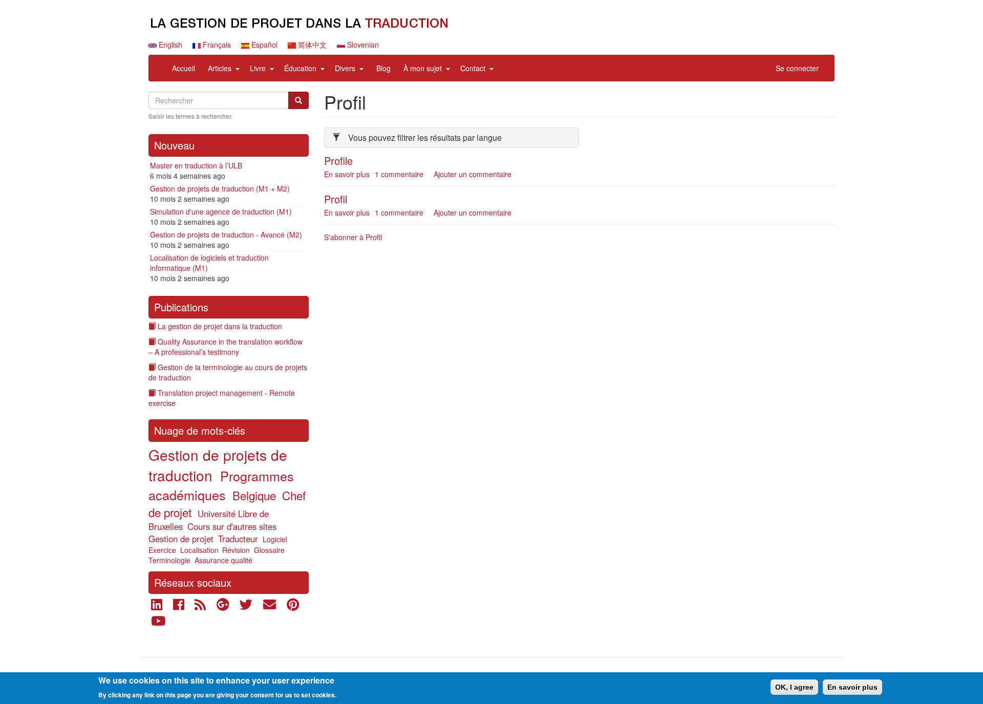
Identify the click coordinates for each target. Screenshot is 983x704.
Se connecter (797, 68)
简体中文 (311, 44)
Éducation (300, 68)
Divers (345, 68)
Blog (383, 68)
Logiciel (275, 539)
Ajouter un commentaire (472, 174)
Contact (472, 68)
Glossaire (269, 550)
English (169, 44)
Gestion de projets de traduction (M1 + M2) (220, 188)
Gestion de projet (180, 538)
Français (216, 44)
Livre (258, 68)
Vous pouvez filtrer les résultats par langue (425, 137)
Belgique (254, 495)
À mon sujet (422, 68)
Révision (236, 550)
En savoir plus (347, 174)
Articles (219, 68)
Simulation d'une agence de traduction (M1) (221, 211)
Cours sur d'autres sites (231, 526)
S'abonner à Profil (353, 237)
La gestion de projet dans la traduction (220, 326)
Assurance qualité (223, 560)
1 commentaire (399, 174)
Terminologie (169, 560)
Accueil (183, 68)
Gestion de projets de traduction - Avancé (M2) (226, 234)
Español (263, 44)
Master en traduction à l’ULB (196, 165)
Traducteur (238, 538)
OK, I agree (794, 687)
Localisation (199, 550)
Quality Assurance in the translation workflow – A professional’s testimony (225, 346)
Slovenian (362, 44)
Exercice (162, 550)
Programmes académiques (221, 485)
